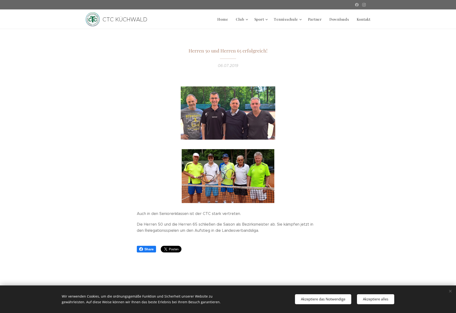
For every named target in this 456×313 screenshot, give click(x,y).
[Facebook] (357, 5)
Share (149, 249)
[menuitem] (224, 19)
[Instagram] (364, 5)
